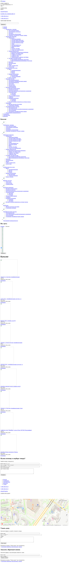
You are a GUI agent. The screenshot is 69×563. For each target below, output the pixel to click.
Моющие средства (10, 78)
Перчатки (11, 62)
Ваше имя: (3, 533)
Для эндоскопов (12, 110)
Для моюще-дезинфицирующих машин (18, 81)
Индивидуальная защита (14, 88)
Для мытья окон (12, 63)
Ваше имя (3, 463)
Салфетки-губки (15, 55)
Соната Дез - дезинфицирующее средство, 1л (11, 298)
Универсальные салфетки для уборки (19, 57)
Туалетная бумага (13, 92)
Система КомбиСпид (16, 45)
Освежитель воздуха (13, 89)
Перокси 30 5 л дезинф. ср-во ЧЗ (8, 320)
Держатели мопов (15, 46)
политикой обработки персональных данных (11, 546)
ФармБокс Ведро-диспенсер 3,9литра (9, 452)
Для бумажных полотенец (15, 31)
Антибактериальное (16, 70)
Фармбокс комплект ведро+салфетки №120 (10, 386)
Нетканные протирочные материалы (19, 52)
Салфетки (11, 97)
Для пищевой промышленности (13, 112)
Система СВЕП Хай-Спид (17, 40)
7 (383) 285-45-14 (4, 16)
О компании (6, 113)
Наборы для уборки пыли (17, 53)
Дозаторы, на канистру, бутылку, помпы (18, 35)
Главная (5, 26)
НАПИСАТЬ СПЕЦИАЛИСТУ (8, 13)
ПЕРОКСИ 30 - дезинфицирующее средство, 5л (12, 364)
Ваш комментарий (5, 467)
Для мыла (11, 33)
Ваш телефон (4, 465)
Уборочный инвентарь (11, 36)
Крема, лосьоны (12, 77)
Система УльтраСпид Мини (17, 41)
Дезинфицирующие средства (12, 106)
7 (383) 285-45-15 (4, 18)
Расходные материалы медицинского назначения (20, 91)
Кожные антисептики (14, 74)
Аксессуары (11, 66)
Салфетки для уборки (16, 54)
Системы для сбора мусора (15, 58)
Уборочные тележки (16, 39)
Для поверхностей (13, 107)
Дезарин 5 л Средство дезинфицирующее (10, 277)
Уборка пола (11, 37)
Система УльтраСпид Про (17, 42)
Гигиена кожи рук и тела (11, 68)
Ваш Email (3, 466)
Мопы (12, 47)
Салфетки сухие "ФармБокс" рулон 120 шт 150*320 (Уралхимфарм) (16, 430)
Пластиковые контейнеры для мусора (20, 59)
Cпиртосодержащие (15, 76)
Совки (12, 43)
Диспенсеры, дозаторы (11, 29)
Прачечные (8, 103)
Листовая (13, 93)
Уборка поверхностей (14, 51)
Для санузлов (12, 84)
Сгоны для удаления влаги (17, 49)
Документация (6, 115)
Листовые (13, 100)
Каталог (5, 28)
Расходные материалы (11, 87)
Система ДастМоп (15, 48)
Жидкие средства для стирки (15, 104)
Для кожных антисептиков (15, 34)
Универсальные (12, 86)
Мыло (10, 69)
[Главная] (3, 1)
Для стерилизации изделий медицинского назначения (21, 109)
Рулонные (13, 99)
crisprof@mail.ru (4, 11)
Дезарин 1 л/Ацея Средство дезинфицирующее (11, 342)
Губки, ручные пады (13, 65)
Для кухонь (11, 83)
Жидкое (13, 71)
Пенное (13, 72)
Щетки (10, 64)
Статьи (4, 484)
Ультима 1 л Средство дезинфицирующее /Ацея (11, 408)
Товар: (2, 536)
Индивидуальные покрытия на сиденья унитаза (20, 101)
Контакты (5, 116)
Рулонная (13, 94)
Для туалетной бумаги (14, 30)
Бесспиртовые (14, 75)
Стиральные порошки (14, 105)
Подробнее (3, 280)
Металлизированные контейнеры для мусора (21, 60)
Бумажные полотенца (14, 98)
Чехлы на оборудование (14, 95)
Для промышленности (14, 80)
